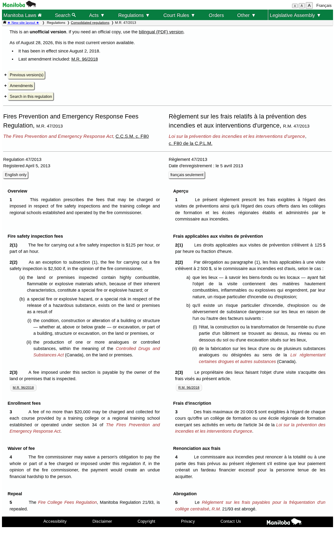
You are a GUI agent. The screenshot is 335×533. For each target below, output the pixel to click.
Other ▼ (246, 15)
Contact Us (230, 521)
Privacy (188, 521)
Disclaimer (102, 521)
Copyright (146, 521)
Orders (216, 15)
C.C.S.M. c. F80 (132, 136)
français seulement (186, 175)
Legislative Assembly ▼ (295, 15)
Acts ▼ (97, 15)
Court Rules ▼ (179, 15)
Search (63, 15)
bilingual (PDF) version (161, 31)
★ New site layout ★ (23, 23)
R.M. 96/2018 (188, 388)
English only (15, 175)
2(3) (15, 372)
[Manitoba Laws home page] (4, 23)
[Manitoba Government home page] (284, 522)
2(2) (15, 262)
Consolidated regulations (90, 23)
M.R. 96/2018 (84, 59)
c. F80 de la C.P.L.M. (190, 143)
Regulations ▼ (134, 15)
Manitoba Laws (20, 15)
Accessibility (55, 521)
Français (324, 5)
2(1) (15, 245)
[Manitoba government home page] (19, 6)
